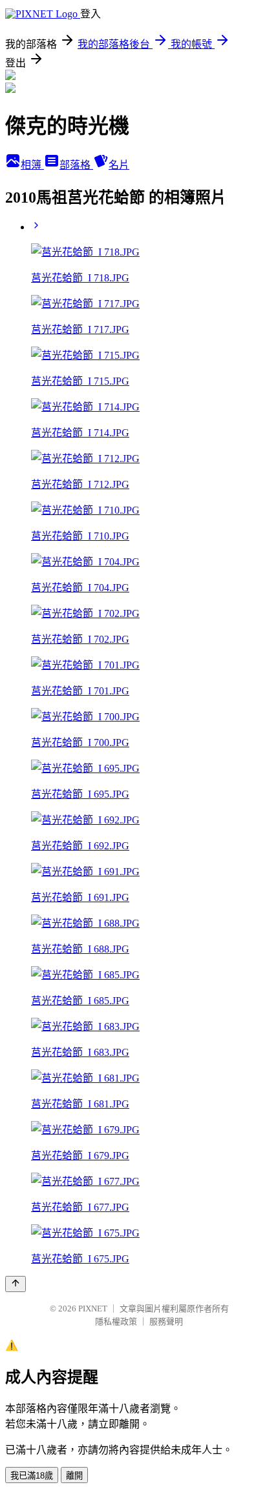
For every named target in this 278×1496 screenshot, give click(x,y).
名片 (119, 164)
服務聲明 (166, 1321)
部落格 (76, 164)
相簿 (32, 164)
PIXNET (92, 1308)
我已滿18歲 (31, 1476)
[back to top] (15, 1284)
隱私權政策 (116, 1321)
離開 (74, 1476)
